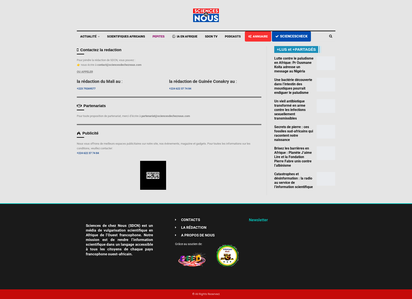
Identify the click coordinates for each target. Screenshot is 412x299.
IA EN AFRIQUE (187, 36)
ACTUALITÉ (88, 36)
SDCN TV (211, 36)
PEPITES (159, 36)
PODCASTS (233, 36)
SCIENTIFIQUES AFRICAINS (126, 36)
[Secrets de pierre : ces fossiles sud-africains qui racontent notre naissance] (326, 132)
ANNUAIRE (260, 36)
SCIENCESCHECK (293, 36)
